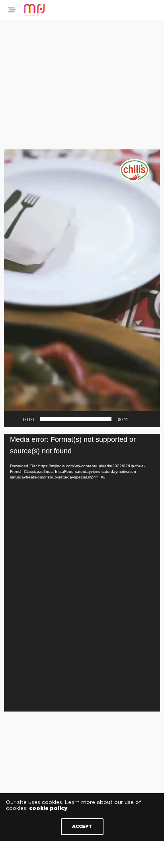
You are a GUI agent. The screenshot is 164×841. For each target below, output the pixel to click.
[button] (82, 288)
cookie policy (48, 808)
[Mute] (137, 419)
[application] (82, 288)
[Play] (14, 419)
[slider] (75, 419)
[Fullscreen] (150, 419)
